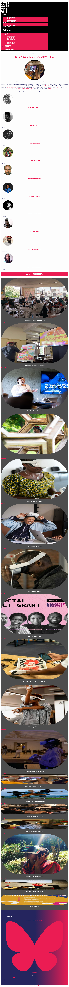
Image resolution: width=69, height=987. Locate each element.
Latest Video (11, 25)
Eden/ (47, 85)
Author (58, 87)
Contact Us (11, 21)
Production (6, 26)
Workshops (8, 46)
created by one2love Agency (34, 985)
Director (34, 87)
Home (4, 14)
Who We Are (11, 18)
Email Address (9, 977)
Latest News (11, 24)
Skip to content (5, 1)
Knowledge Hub (7, 30)
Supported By (11, 20)
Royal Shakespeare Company (25, 88)
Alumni (5, 29)
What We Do (11, 17)
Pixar (49, 88)
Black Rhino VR (11, 87)
